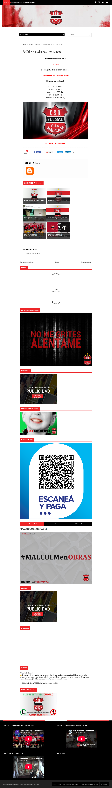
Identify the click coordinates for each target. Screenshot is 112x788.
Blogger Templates (33, 784)
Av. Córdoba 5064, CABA (70, 784)
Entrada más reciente (26, 262)
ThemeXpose (14, 784)
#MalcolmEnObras (26, 673)
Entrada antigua (86, 262)
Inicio (57, 262)
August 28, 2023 (53, 683)
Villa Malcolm (56, 291)
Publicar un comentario (32, 254)
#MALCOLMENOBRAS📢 (33, 529)
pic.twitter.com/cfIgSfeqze (58, 679)
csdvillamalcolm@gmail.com (89, 784)
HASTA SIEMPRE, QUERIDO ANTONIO (23, 2)
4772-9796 (104, 784)
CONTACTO (57, 784)
